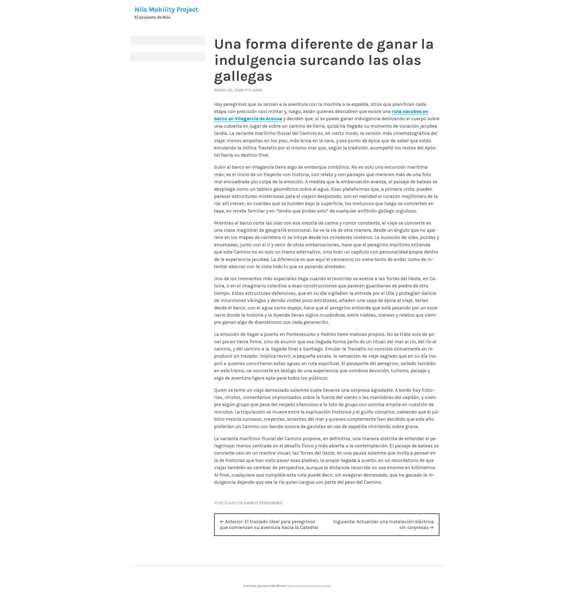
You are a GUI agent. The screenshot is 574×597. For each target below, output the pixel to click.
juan (257, 90)
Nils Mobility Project (166, 9)
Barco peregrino (263, 502)
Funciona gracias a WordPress (265, 586)
